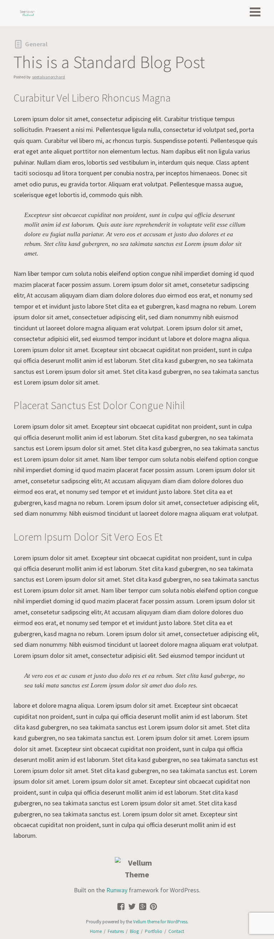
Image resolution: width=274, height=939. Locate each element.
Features (116, 931)
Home (96, 931)
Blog (134, 931)
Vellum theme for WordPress (160, 922)
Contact (176, 931)
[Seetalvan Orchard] (27, 13)
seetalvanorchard (48, 76)
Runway (116, 890)
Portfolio (153, 931)
